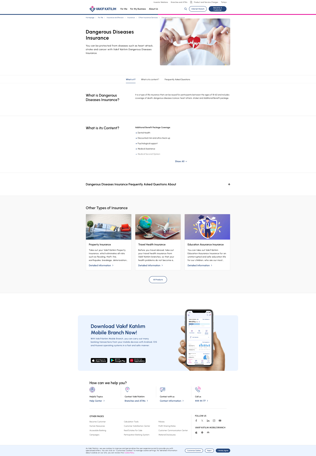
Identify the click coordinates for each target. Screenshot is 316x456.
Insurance (131, 18)
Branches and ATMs (179, 2)
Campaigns (94, 435)
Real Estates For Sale (133, 430)
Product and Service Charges (206, 2)
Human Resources (97, 426)
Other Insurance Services (148, 18)
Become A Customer (217, 9)
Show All (179, 161)
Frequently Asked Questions (177, 79)
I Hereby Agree (223, 450)
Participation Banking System (136, 435)
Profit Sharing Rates (167, 426)
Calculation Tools (131, 421)
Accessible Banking (97, 430)
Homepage (90, 18)
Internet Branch (197, 9)
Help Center (95, 400)
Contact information (170, 400)
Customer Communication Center (173, 430)
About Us (153, 9)
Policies (161, 421)
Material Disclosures (167, 435)
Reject (209, 450)
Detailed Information (100, 265)
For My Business (138, 9)
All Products (158, 280)
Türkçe (224, 2)
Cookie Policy (129, 453)
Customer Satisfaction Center (137, 426)
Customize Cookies (194, 450)
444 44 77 (200, 400)
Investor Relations (161, 2)
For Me (123, 9)
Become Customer (97, 421)
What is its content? (150, 79)
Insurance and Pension (115, 18)
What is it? (131, 79)
